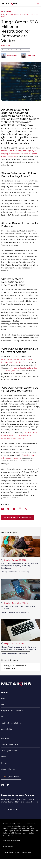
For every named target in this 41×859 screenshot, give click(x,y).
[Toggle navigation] (38, 4)
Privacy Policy (8, 846)
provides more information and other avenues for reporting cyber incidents (19, 435)
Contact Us (13, 777)
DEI (2, 717)
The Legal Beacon (9, 751)
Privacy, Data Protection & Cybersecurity (15, 50)
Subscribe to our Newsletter (17, 517)
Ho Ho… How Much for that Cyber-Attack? (18, 607)
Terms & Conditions (11, 840)
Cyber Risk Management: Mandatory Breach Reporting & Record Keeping (19, 648)
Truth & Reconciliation (11, 723)
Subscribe (12, 809)
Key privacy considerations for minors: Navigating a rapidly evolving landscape (20, 565)
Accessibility (6, 729)
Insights (8, 11)
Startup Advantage (9, 744)
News (3, 757)
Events (4, 763)
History (4, 704)
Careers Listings (8, 769)
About (4, 698)
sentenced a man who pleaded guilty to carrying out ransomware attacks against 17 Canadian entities (20, 154)
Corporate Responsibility (12, 711)
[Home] (2, 12)
